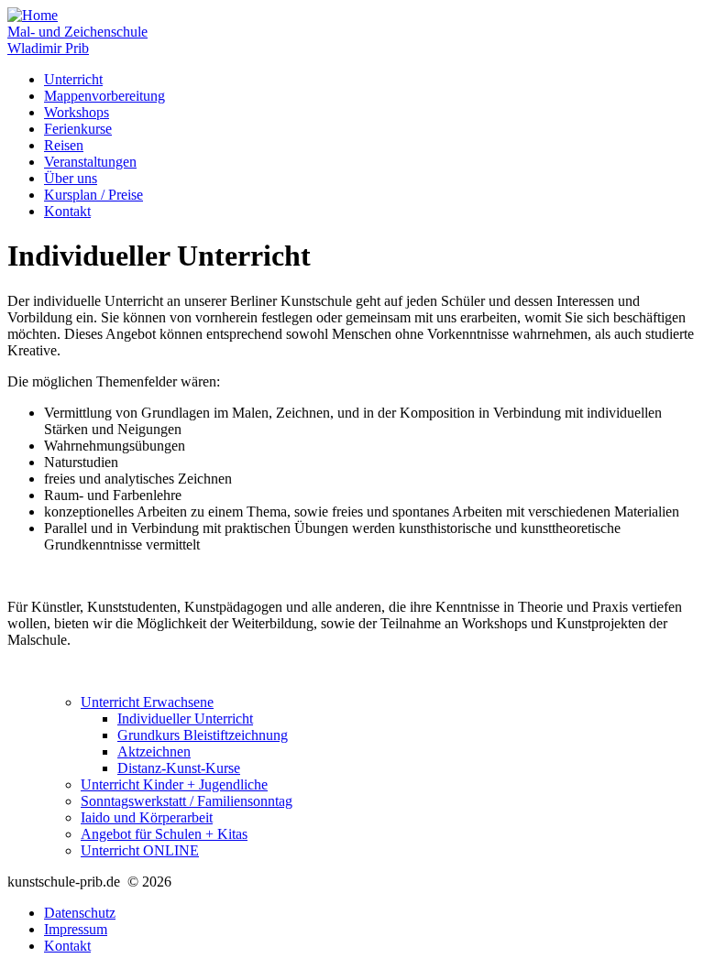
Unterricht (73, 79)
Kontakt (67, 211)
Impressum (75, 929)
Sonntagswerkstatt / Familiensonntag (186, 801)
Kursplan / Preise (93, 194)
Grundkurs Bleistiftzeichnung (202, 735)
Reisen (63, 145)
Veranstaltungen (90, 161)
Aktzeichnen (154, 751)
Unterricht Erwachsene (147, 702)
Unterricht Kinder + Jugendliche (174, 784)
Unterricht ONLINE (140, 850)
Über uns (70, 178)
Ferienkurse (78, 128)
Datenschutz (80, 912)
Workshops (76, 112)
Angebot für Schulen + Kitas (164, 834)
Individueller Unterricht (185, 718)
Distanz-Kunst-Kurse (178, 768)
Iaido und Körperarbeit (147, 817)
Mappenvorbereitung (104, 95)
